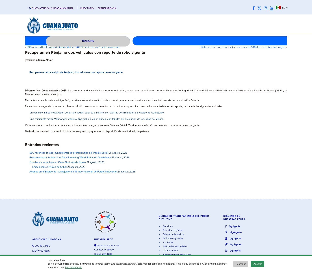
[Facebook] (254, 9)
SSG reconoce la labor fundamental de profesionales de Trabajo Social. (69, 153)
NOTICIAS (88, 41)
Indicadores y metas (172, 238)
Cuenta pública (170, 251)
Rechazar (241, 264)
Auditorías (167, 242)
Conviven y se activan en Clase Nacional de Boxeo (57, 162)
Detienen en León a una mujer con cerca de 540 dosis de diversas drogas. (243, 47)
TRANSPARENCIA (107, 8)
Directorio (167, 226)
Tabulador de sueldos (173, 234)
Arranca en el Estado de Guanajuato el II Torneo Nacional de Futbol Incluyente (73, 171)
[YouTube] (272, 9)
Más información (73, 267)
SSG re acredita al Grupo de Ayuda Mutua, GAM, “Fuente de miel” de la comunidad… (74, 47)
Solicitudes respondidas (174, 246)
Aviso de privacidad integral (176, 255)
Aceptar (258, 264)
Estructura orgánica (172, 230)
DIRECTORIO (87, 8)
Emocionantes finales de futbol (48, 167)
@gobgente (234, 226)
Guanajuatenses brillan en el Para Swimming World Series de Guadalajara (70, 157)
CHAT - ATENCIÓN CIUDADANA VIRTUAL (52, 8)
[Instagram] (266, 9)
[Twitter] (260, 9)
